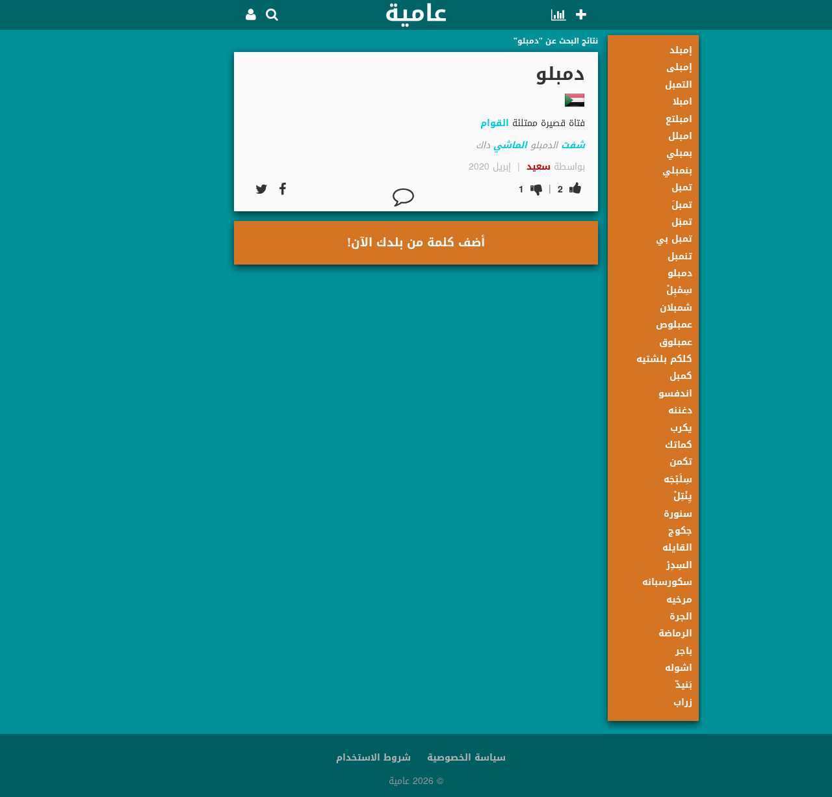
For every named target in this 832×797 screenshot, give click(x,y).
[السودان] (574, 100)
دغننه (680, 410)
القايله (677, 547)
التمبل (678, 85)
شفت (573, 145)
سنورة (678, 514)
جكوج (680, 531)
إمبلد (681, 50)
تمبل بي (674, 239)
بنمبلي (677, 170)
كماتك (678, 445)
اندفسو (675, 393)
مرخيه (679, 599)
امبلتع (679, 119)
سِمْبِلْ (679, 290)
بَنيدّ (683, 685)
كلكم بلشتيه (664, 359)
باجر (683, 651)
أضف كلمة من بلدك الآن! (416, 242)
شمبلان (676, 308)
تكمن (681, 462)
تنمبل (680, 256)
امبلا (682, 102)
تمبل (681, 187)
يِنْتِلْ (682, 496)
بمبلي (679, 153)
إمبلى (679, 67)
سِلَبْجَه (678, 479)
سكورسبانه (667, 582)
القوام (494, 123)
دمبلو (680, 273)
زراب (682, 702)
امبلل (680, 136)
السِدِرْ (679, 565)
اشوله (678, 668)
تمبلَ (681, 205)
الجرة (681, 616)
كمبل (681, 376)
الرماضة (675, 633)
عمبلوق (675, 342)
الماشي (510, 145)
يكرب (681, 428)
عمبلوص (674, 324)
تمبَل (681, 222)
